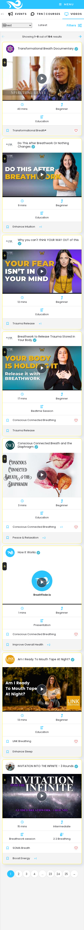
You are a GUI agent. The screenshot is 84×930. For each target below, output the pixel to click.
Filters (71, 25)
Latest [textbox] (42, 25)
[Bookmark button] (75, 130)
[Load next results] (80, 37)
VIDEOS (76, 14)
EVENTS (21, 14)
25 (66, 874)
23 (50, 874)
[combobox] (47, 25)
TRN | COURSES (48, 14)
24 (58, 874)
